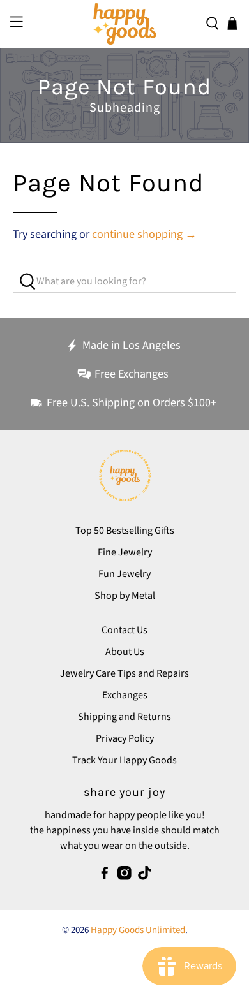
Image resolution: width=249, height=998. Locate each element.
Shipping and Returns (124, 717)
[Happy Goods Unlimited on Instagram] (124, 877)
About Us (124, 652)
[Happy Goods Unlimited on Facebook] (105, 877)
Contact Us (124, 630)
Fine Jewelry (125, 552)
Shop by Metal (124, 596)
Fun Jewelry (124, 574)
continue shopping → (144, 234)
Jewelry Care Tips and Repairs (124, 673)
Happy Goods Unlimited (138, 930)
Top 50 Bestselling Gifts (124, 531)
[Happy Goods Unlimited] (125, 24)
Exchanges (124, 695)
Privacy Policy (125, 738)
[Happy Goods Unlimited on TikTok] (145, 877)
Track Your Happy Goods (124, 760)
